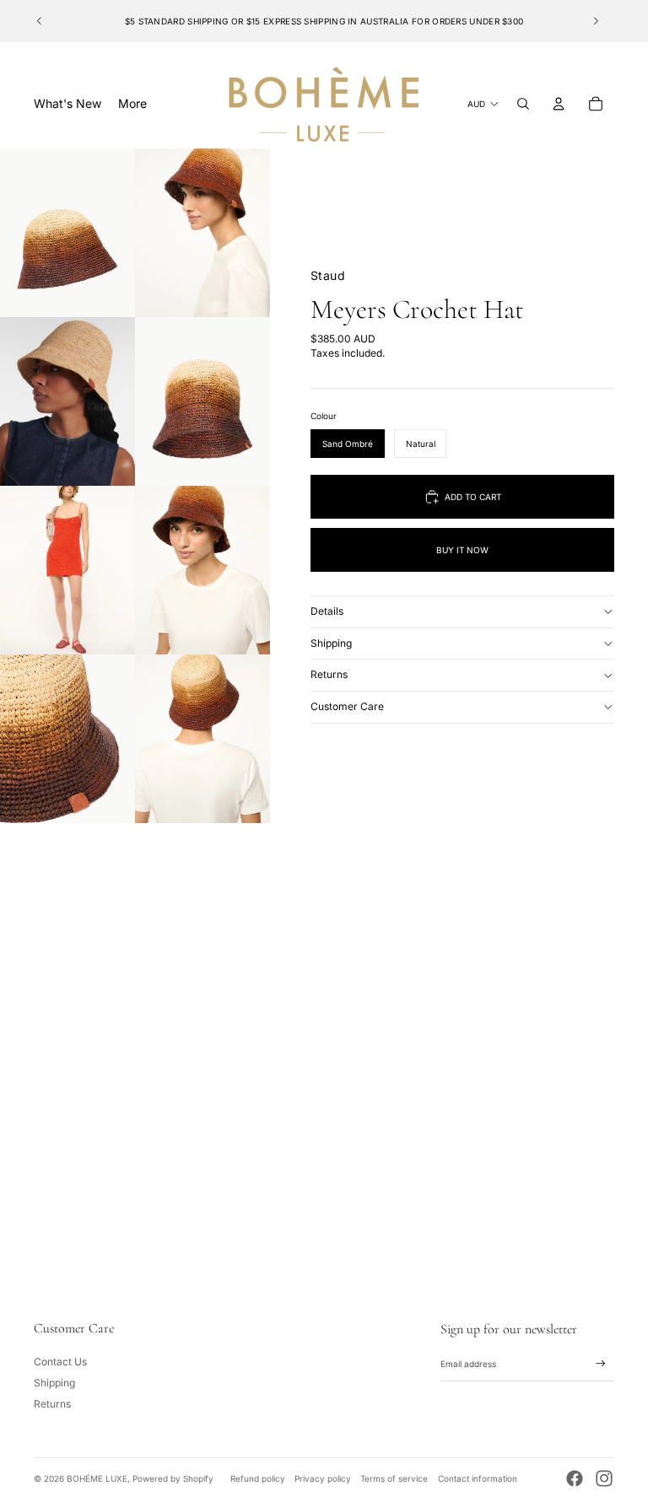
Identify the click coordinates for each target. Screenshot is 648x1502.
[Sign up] (600, 1363)
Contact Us (60, 1361)
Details (326, 611)
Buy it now (462, 550)
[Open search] (523, 103)
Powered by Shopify (172, 1478)
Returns (329, 674)
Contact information (477, 1478)
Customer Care (347, 706)
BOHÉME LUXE (97, 1478)
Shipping (331, 643)
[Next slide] (595, 21)
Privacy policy (322, 1478)
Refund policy (257, 1478)
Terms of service (394, 1478)
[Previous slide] (39, 21)
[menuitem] (132, 103)
